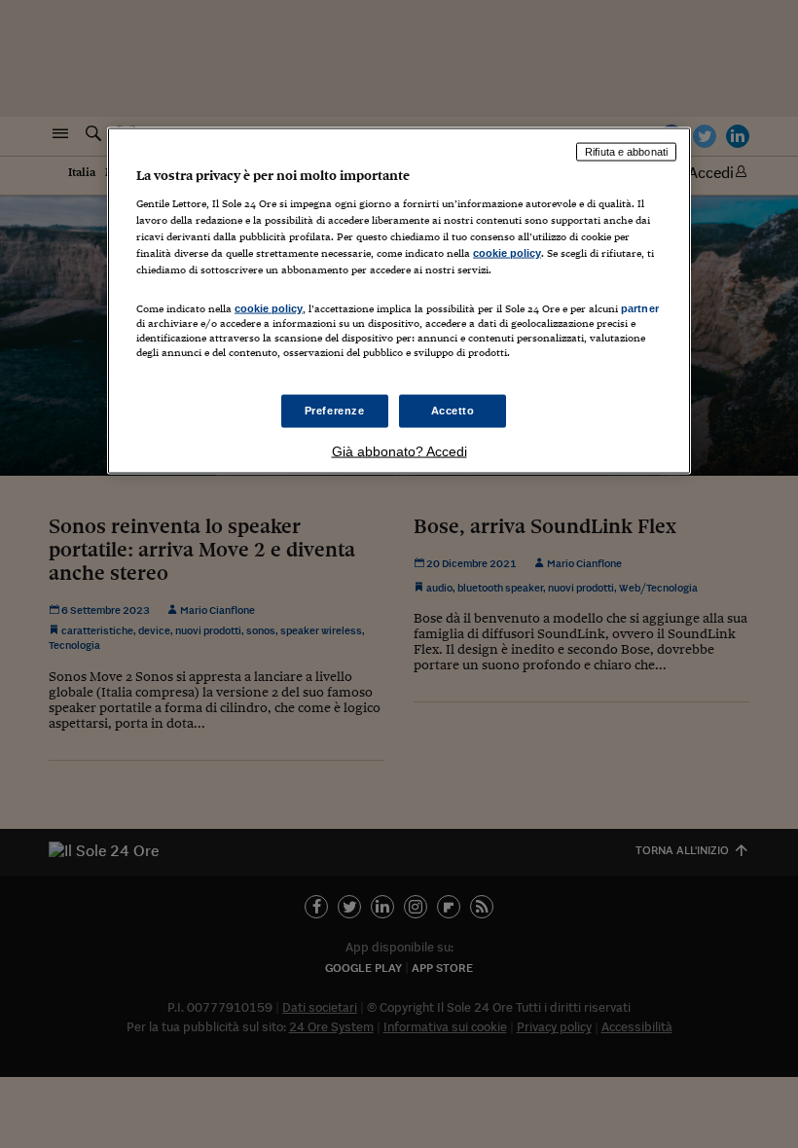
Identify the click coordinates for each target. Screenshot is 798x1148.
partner (640, 307)
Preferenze (335, 410)
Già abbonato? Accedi (399, 451)
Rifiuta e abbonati (626, 152)
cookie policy (507, 252)
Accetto (453, 410)
